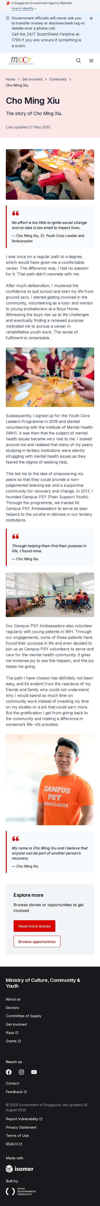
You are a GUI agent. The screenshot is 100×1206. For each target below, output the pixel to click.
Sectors (12, 1007)
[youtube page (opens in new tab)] (34, 1072)
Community (58, 79)
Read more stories (34, 926)
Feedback (16, 1092)
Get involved (32, 79)
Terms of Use (17, 1135)
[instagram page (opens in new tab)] (21, 1072)
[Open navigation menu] (91, 60)
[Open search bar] (78, 60)
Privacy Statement (21, 1127)
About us (13, 999)
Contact (12, 1083)
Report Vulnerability (22, 1119)
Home (10, 79)
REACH (14, 1144)
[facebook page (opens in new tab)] (9, 1072)
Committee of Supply (23, 1016)
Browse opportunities (37, 941)
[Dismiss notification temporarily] (91, 18)
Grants (13, 1041)
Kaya (12, 1033)
